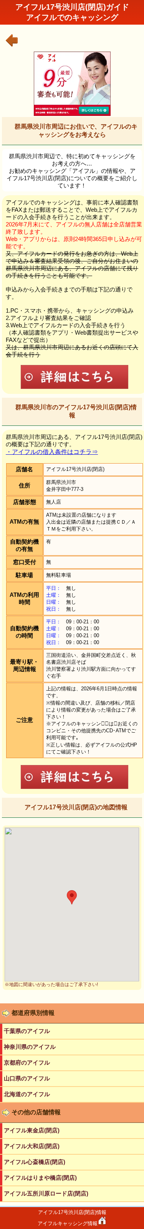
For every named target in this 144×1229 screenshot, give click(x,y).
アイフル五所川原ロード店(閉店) (46, 1193)
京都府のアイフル (27, 1062)
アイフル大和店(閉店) (32, 1146)
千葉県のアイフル (27, 1031)
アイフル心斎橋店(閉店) (34, 1162)
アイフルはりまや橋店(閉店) (40, 1177)
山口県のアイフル (27, 1078)
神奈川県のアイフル (30, 1046)
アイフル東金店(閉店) (32, 1130)
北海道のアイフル (27, 1094)
